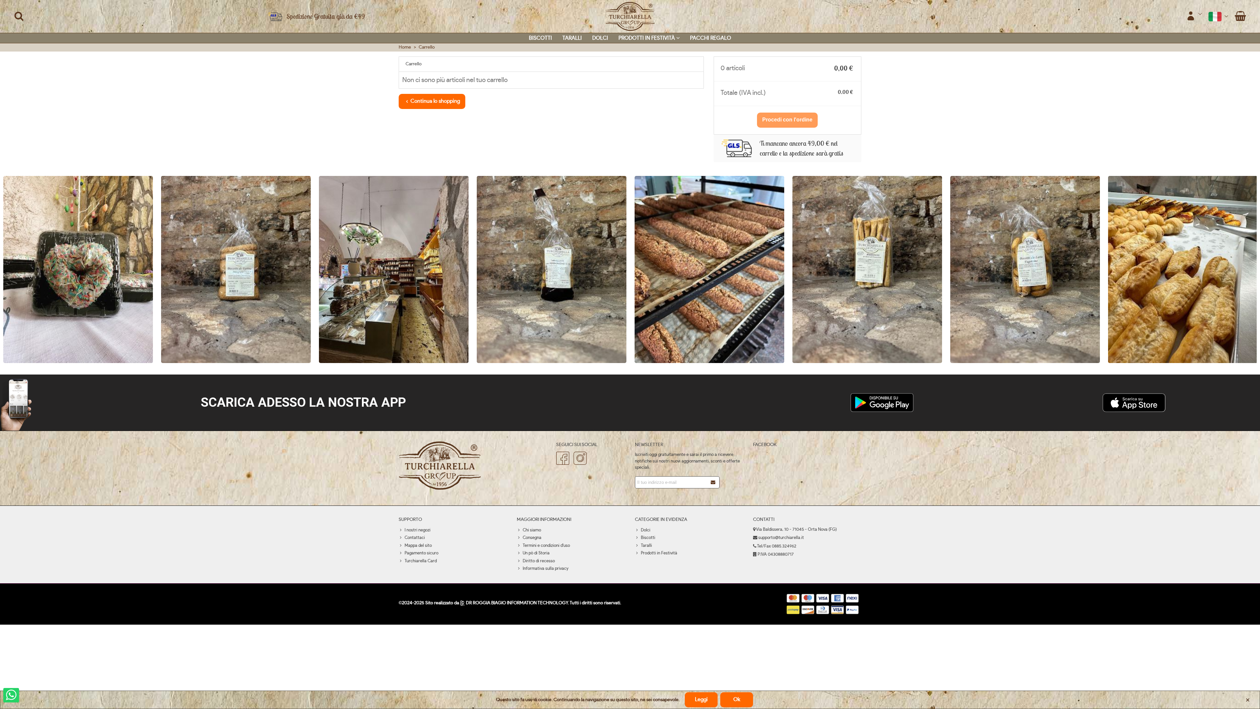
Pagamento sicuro (421, 553)
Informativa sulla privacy (545, 569)
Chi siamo (532, 530)
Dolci (600, 38)
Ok (736, 699)
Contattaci (415, 538)
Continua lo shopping (435, 101)
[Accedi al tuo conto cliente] (1194, 16)
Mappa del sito (418, 546)
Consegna (532, 538)
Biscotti (540, 38)
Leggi (701, 699)
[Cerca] (19, 16)
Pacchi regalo (710, 38)
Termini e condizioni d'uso (546, 546)
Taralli (572, 38)
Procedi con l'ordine (787, 119)
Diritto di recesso (539, 561)
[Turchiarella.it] (630, 16)
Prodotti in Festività (647, 38)
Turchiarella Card (421, 561)
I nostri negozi (417, 530)
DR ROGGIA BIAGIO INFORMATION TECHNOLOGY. (517, 603)
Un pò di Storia (536, 553)
